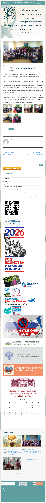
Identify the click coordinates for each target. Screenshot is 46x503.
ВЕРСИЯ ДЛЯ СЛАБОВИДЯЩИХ (12, 168)
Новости (4, 65)
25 (26, 412)
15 (9, 410)
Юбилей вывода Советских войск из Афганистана (32, 452)
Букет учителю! (8, 153)
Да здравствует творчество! (34, 153)
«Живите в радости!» (31, 459)
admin (4, 70)
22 (9, 412)
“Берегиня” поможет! (12, 474)
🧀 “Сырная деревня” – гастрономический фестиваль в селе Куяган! (12, 452)
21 (4, 412)
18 (26, 410)
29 (9, 414)
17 (21, 410)
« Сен (4, 418)
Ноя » (7, 418)
